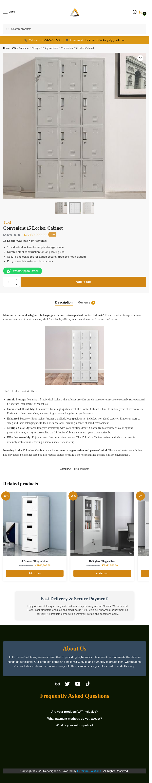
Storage (35, 48)
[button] (140, 58)
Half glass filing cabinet (102, 561)
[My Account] (134, 12)
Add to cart (83, 281)
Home (6, 48)
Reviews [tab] (86, 302)
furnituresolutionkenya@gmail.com (104, 40)
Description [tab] (64, 302)
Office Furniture (20, 48)
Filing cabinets (50, 48)
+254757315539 (51, 40)
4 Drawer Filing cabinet (35, 561)
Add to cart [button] (35, 573)
